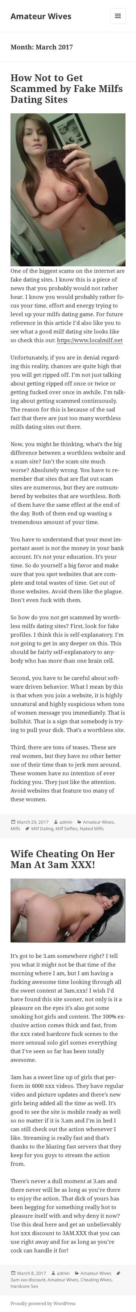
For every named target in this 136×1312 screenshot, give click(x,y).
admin (65, 822)
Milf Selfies (66, 828)
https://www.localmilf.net (90, 340)
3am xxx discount (28, 1280)
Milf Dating (42, 828)
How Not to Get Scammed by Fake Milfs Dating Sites (67, 88)
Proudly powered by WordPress (43, 1303)
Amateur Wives (41, 15)
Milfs (15, 828)
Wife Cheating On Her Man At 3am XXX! (63, 859)
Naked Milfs (92, 828)
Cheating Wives (96, 1280)
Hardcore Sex (24, 1286)
